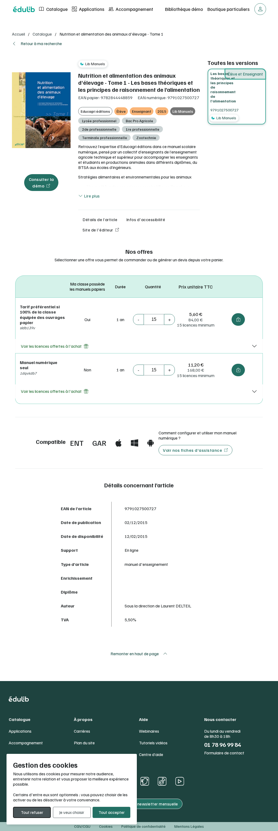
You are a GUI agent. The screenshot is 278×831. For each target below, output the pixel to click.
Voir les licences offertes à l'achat (51, 346)
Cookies (106, 826)
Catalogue (56, 9)
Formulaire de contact (224, 752)
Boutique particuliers (228, 9)
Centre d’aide (151, 754)
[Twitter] (144, 781)
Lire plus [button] (91, 196)
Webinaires (149, 731)
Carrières (82, 731)
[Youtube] (179, 781)
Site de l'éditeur (98, 230)
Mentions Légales (189, 826)
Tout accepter (112, 812)
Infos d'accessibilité (145, 219)
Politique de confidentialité (143, 826)
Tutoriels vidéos (153, 742)
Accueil (18, 34)
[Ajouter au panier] (238, 319)
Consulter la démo (41, 183)
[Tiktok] (162, 781)
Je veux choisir (71, 812)
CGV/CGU (82, 826)
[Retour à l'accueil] (24, 9)
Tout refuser (32, 812)
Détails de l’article (100, 219)
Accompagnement (134, 9)
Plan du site (84, 742)
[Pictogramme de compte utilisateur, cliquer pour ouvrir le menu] (260, 9)
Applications (91, 9)
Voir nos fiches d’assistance (192, 450)
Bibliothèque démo (184, 9)
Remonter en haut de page (134, 653)
